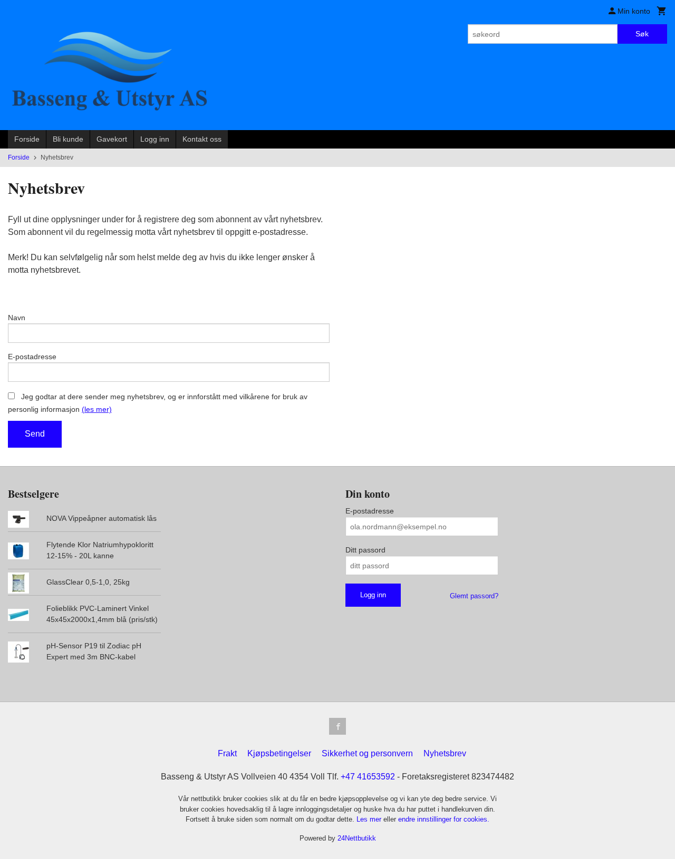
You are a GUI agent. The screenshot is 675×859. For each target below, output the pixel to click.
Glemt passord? (474, 596)
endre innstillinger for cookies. (443, 819)
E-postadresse (32, 356)
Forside (27, 139)
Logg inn (154, 139)
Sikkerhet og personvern (367, 753)
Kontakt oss (201, 139)
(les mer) (97, 409)
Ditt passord (365, 550)
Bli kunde (68, 139)
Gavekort (112, 139)
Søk (642, 33)
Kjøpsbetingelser (279, 753)
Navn (16, 317)
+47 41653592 (368, 776)
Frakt (227, 753)
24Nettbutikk (357, 838)
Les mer (369, 819)
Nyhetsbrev (444, 753)
